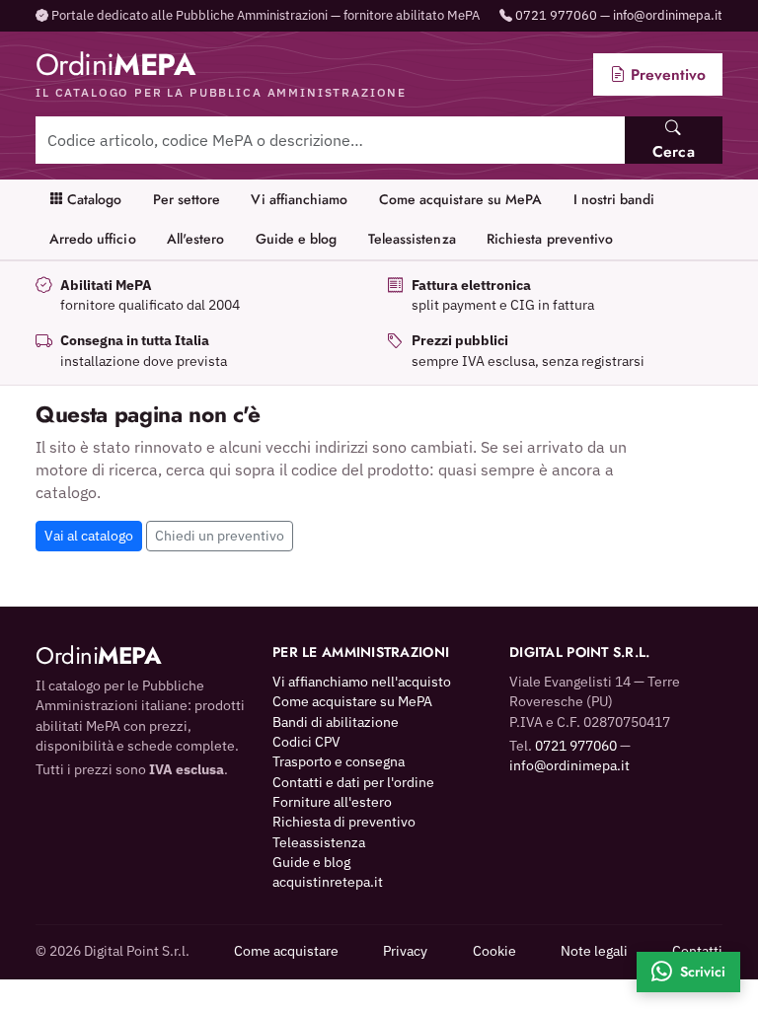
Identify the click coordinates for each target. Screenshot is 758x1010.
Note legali (594, 951)
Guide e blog (297, 239)
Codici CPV (306, 742)
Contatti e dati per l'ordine (353, 782)
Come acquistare (286, 951)
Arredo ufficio (92, 239)
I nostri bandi (614, 199)
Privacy (405, 951)
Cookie (494, 951)
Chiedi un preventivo (219, 535)
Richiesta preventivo (550, 239)
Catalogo (92, 199)
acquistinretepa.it (327, 882)
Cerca (673, 151)
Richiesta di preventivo (344, 821)
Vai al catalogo (88, 535)
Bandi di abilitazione (335, 722)
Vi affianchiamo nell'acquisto (361, 681)
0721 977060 (556, 15)
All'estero (196, 239)
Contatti (697, 951)
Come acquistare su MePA (461, 199)
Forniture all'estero (332, 802)
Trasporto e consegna (338, 761)
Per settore (187, 199)
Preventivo (666, 74)
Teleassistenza (412, 239)
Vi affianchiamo (299, 199)
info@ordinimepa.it (667, 15)
